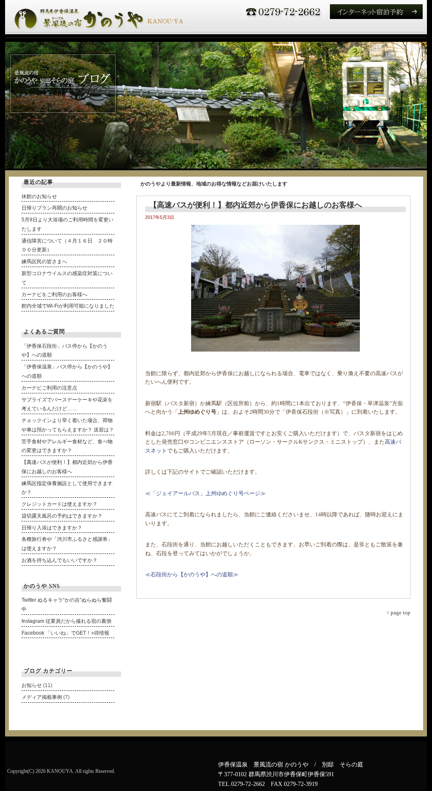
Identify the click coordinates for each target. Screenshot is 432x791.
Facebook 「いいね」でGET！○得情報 (65, 633)
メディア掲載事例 (42, 697)
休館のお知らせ (39, 196)
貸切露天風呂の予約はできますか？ (62, 515)
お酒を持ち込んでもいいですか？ (59, 560)
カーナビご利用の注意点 (49, 387)
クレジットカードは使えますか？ (59, 504)
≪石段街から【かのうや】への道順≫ (191, 575)
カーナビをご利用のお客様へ (54, 294)
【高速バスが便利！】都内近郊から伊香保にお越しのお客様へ (255, 205)
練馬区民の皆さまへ (44, 261)
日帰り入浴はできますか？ (52, 527)
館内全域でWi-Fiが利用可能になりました (68, 305)
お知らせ (32, 685)
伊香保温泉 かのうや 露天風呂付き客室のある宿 (98, 17)
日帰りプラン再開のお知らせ (54, 207)
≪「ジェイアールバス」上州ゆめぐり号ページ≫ (205, 493)
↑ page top (398, 612)
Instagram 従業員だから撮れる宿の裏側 (66, 621)
